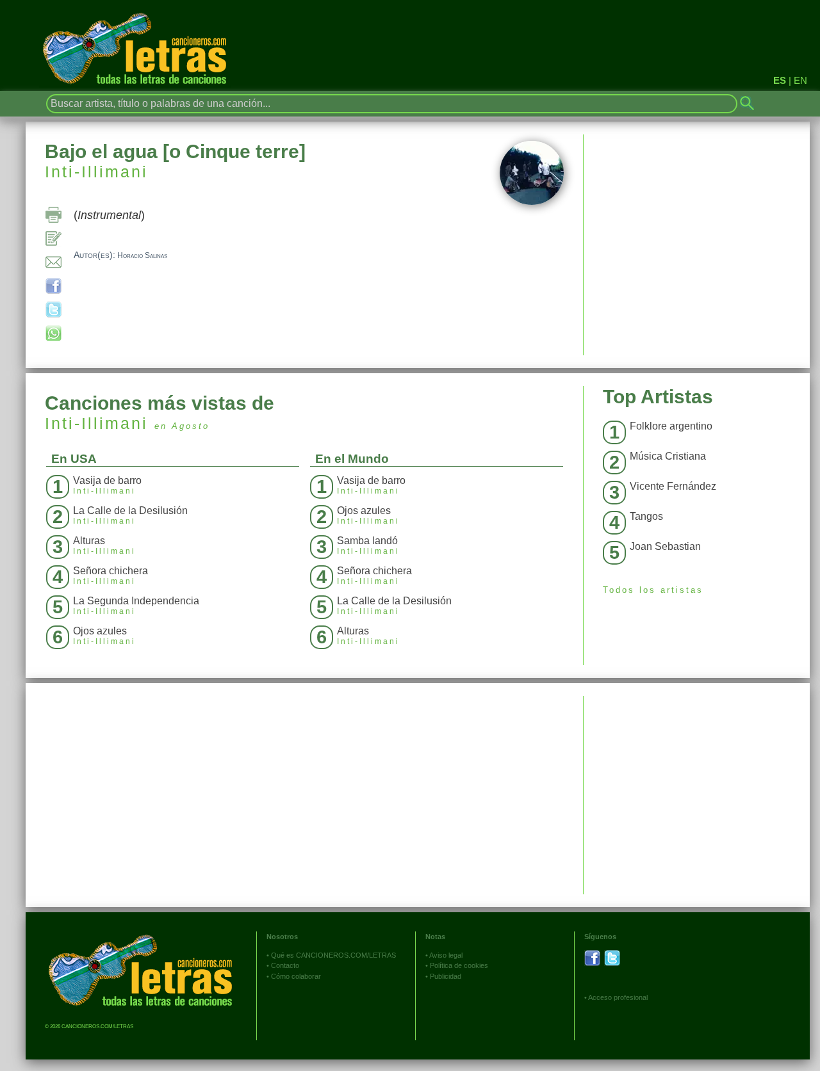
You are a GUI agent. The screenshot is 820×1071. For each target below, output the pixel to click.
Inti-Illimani (96, 172)
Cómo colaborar (296, 976)
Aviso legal (446, 955)
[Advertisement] (697, 785)
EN (800, 80)
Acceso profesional (618, 997)
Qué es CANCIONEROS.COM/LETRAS (333, 955)
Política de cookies (459, 965)
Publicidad (445, 976)
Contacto (285, 965)
